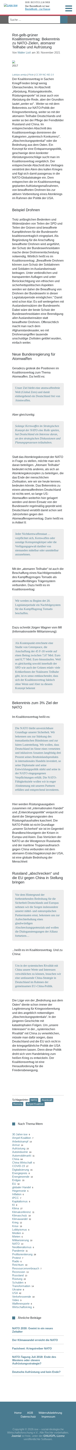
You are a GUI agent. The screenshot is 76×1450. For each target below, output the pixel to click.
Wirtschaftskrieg (22, 1307)
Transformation (21, 1286)
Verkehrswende (21, 1296)
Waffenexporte (21, 1303)
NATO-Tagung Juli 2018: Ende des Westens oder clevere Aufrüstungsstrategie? (34, 1360)
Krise (15, 1226)
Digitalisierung (20, 1169)
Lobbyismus (19, 1229)
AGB (30, 1412)
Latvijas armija (19, 74)
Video (15, 1300)
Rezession (18, 1271)
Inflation (16, 1194)
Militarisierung (20, 1240)
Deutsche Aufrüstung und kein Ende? (36, 1371)
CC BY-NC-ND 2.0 (44, 74)
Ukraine (17, 1289)
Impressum (48, 1416)
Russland (18, 1275)
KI (13, 1204)
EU (14, 1183)
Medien (16, 1233)
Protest (16, 1257)
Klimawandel (19, 1218)
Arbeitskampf (20, 1141)
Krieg (15, 1222)
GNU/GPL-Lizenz (54, 1435)
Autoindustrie (20, 1151)
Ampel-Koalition (35, 1104)
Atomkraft (47, 1100)
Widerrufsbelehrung (50, 1412)
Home (18, 1412)
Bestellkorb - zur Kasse (37, 9)
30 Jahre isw (19, 1134)
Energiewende (20, 1176)
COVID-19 (18, 1166)
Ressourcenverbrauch (25, 1268)
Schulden (17, 1282)
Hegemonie (19, 1190)
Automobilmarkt (21, 1155)
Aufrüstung (18, 1148)
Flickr (31, 74)
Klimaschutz (19, 1215)
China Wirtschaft (22, 1162)
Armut (16, 1144)
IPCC (15, 1197)
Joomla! (16, 1435)
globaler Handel (21, 1187)
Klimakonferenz (21, 1212)
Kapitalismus (20, 1201)
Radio (15, 1261)
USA (15, 1292)
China (15, 1159)
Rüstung (17, 1104)
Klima (15, 1208)
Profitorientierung (22, 1254)
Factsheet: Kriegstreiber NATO (32, 1348)
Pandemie (18, 1250)
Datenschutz (28, 1416)
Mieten (16, 1236)
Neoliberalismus (22, 1247)
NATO (34, 1100)
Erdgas (16, 1180)
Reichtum (18, 1264)
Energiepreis (19, 1173)
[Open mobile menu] (68, 8)
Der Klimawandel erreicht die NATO (35, 1340)
